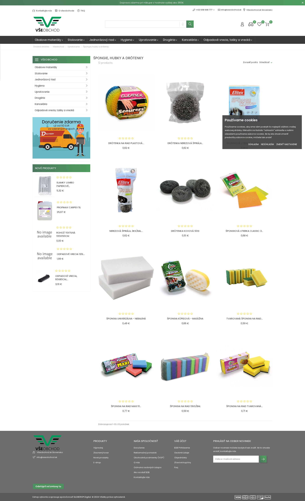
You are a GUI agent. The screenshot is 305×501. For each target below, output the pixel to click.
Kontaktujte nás (44, 10)
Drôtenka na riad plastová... (126, 143)
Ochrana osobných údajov (147, 467)
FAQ (82, 10)
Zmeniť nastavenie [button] (286, 144)
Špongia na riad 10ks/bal (185, 406)
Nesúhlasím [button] (267, 144)
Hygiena (128, 40)
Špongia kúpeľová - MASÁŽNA (185, 318)
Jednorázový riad (103, 40)
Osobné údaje (181, 452)
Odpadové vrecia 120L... (71, 254)
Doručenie (139, 447)
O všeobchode (66, 10)
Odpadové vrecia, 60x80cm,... (66, 277)
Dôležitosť (264, 62)
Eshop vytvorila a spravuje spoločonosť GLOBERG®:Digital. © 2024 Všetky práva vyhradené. (79, 496)
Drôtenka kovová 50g (185, 231)
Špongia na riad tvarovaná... (244, 406)
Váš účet (180, 441)
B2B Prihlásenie (182, 447)
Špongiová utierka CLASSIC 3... (244, 231)
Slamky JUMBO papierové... (65, 184)
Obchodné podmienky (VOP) (149, 457)
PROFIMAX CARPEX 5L (69, 207)
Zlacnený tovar (101, 452)
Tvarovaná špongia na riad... (244, 318)
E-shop (97, 462)
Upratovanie (149, 40)
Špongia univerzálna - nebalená (126, 318)
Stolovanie (76, 40)
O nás (137, 462)
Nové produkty (100, 457)
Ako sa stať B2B (141, 472)
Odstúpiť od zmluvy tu (48, 486)
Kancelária (190, 40)
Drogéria (170, 40)
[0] (250, 24)
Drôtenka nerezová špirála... (185, 143)
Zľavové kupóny (182, 462)
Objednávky (180, 457)
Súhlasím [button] (253, 144)
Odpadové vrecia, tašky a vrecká (228, 40)
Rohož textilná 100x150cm (65, 234)
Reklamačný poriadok (145, 452)
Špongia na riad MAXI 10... (126, 406)
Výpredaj (98, 447)
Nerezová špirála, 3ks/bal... (126, 231)
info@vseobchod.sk (231, 9)
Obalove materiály (49, 40)
